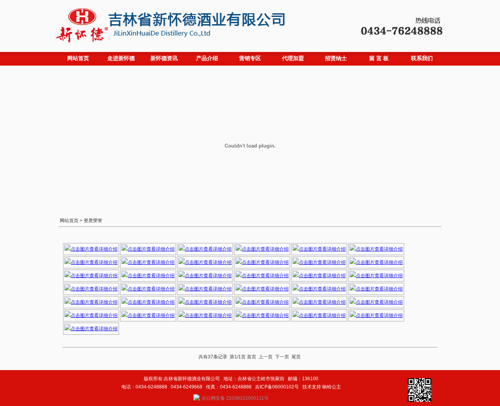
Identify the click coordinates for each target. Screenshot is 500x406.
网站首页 (78, 58)
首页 (251, 357)
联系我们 (422, 58)
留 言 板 (379, 58)
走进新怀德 (121, 58)
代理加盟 (293, 58)
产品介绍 (207, 58)
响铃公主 (331, 387)
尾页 (296, 357)
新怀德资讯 (164, 58)
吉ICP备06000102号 (277, 387)
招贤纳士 (336, 58)
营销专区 (250, 58)
